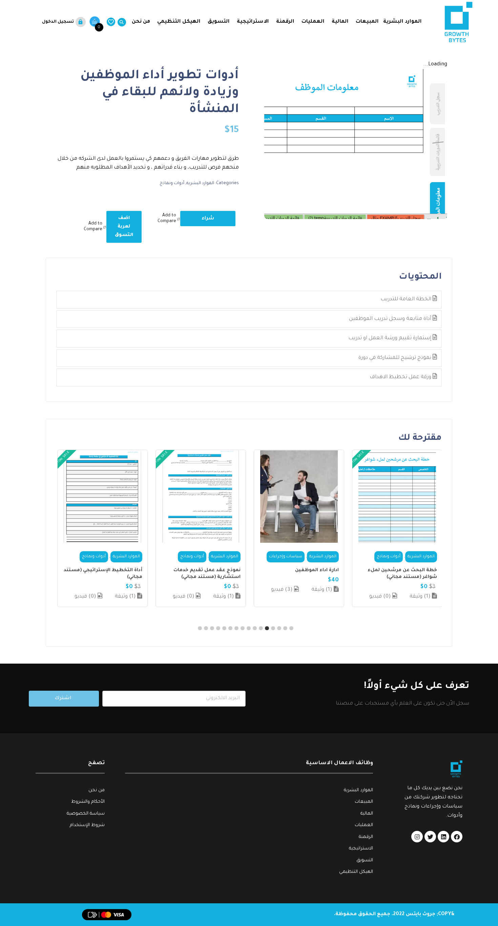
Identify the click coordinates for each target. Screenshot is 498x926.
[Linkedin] (443, 836)
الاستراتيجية (253, 22)
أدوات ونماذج (172, 183)
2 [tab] (285, 628)
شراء (208, 218)
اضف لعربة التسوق (124, 227)
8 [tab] (249, 628)
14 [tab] (212, 628)
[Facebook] (456, 836)
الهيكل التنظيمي (179, 22)
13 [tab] (218, 628)
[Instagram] (417, 836)
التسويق (219, 22)
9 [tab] (243, 628)
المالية (340, 22)
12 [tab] (224, 628)
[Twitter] (430, 836)
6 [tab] (261, 628)
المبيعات (367, 22)
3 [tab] (279, 628)
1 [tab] (291, 628)
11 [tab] (230, 628)
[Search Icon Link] (120, 22)
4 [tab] (273, 628)
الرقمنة (285, 22)
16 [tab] (200, 628)
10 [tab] (236, 628)
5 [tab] (267, 628)
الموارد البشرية (402, 22)
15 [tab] (206, 628)
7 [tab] (255, 628)
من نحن (140, 22)
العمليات (313, 22)
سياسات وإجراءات (285, 557)
